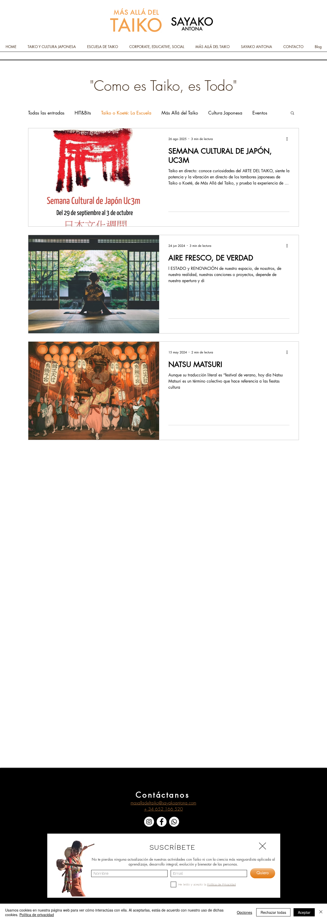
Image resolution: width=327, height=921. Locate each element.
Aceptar (304, 912)
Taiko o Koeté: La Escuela (126, 113)
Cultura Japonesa (225, 113)
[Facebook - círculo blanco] (162, 822)
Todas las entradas (46, 113)
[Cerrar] (321, 912)
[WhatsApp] (174, 822)
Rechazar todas (273, 912)
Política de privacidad (36, 914)
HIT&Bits (83, 113)
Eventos (259, 113)
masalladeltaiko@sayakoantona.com (163, 803)
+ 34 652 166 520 (163, 809)
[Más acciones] (289, 139)
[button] (292, 113)
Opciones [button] (244, 912)
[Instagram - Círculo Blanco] (149, 822)
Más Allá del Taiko (179, 113)
